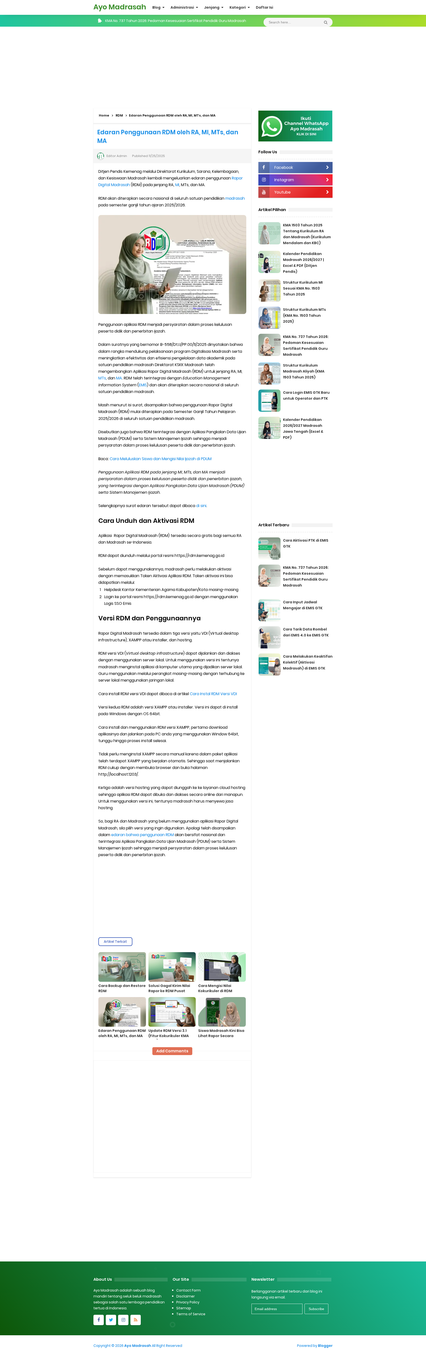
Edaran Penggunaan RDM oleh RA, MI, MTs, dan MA (122, 1033)
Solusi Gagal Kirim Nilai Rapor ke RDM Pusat (169, 988)
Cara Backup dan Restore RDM (122, 988)
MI (177, 185)
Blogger (325, 1345)
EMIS (143, 385)
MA (119, 378)
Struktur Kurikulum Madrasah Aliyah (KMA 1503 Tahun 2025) (303, 371)
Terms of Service (190, 1314)
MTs (102, 378)
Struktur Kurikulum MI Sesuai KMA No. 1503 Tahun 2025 (303, 288)
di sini (201, 506)
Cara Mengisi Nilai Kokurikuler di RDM (215, 988)
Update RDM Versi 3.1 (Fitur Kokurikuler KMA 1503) (168, 1035)
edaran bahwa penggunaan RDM (142, 835)
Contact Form (188, 1290)
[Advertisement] (213, 66)
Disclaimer (185, 1296)
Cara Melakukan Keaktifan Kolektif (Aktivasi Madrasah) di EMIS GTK (308, 662)
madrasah (235, 198)
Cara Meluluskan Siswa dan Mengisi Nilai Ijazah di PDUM (161, 459)
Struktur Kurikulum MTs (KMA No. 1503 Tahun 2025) (304, 315)
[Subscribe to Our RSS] (135, 1320)
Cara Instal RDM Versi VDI (213, 694)
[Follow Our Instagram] (123, 1320)
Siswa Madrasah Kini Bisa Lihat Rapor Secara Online (221, 1035)
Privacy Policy (187, 1302)
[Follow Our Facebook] (98, 1320)
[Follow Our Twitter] (111, 1320)
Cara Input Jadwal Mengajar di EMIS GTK (140, 20)
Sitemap (183, 1308)
